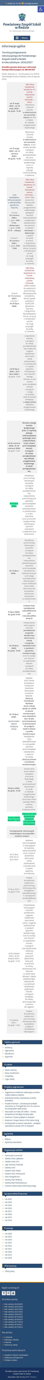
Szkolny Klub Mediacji (13, 1180)
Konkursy (8, 1047)
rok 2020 (8, 1214)
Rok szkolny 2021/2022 (13, 1312)
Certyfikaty (9, 1076)
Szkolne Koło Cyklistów (14, 1158)
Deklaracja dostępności (13, 1357)
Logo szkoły (10, 1079)
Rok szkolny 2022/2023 (13, 1309)
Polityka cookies (10, 1360)
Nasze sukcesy (11, 1070)
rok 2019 (8, 1217)
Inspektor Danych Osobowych (16, 1355)
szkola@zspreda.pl (31, 3)
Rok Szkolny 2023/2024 (13, 1307)
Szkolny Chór (10, 1167)
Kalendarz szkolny (11, 1340)
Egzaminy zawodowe (13, 1142)
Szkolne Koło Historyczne (15, 1173)
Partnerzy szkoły (10, 1345)
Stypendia (9, 1056)
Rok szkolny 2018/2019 (13, 1319)
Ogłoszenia (9, 1050)
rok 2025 (8, 1199)
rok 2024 (8, 1202)
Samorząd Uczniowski (13, 1155)
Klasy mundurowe (12, 1073)
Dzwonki (7, 1342)
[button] (41, 9)
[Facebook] (4, 1293)
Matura (8, 1139)
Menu (25, 38)
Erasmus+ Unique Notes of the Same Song (22, 1120)
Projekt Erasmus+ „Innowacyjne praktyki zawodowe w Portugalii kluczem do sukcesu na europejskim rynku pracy (22, 1106)
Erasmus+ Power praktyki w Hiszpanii (19, 1117)
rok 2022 (8, 1208)
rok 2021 (8, 1211)
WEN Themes (30, 1377)
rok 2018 (8, 1220)
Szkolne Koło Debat (13, 1170)
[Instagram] (8, 1293)
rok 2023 (8, 1205)
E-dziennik (8, 1337)
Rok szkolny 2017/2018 (13, 1322)
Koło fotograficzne (12, 1177)
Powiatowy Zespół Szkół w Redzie (22, 26)
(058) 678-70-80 (14, 3)
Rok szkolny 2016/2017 (13, 1324)
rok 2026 (8, 1233)
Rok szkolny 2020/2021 (13, 1314)
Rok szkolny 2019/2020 (13, 1317)
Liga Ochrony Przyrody (14, 1164)
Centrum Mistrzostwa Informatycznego (20, 1186)
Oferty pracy (10, 1271)
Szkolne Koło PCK (12, 1161)
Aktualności (9, 1053)
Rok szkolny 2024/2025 (13, 1304)
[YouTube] (13, 1293)
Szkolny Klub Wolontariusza (16, 1183)
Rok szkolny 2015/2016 (13, 1327)
